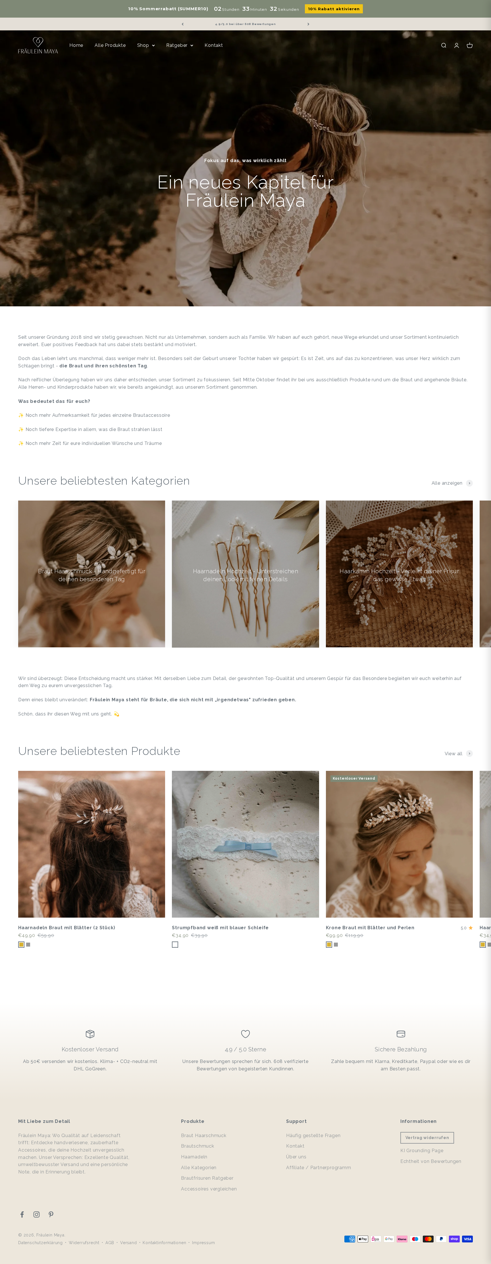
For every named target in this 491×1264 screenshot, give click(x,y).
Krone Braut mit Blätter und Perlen (370, 927)
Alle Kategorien (199, 1167)
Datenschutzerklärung (40, 1242)
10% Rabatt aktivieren (334, 9)
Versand (128, 1242)
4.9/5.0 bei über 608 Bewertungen (245, 24)
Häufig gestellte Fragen (313, 1135)
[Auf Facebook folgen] (22, 1214)
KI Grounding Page (422, 1150)
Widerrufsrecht (84, 1242)
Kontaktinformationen (164, 1242)
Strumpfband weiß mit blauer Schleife (220, 927)
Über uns (296, 1157)
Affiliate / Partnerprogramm (318, 1167)
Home (76, 45)
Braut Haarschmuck (203, 1135)
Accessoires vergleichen (209, 1189)
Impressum (203, 1242)
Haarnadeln (194, 1157)
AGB (109, 1242)
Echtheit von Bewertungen (430, 1161)
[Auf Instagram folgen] (36, 1214)
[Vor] (308, 24)
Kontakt (214, 45)
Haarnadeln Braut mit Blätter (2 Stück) (66, 927)
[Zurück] (183, 24)
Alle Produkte (110, 45)
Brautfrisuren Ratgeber (207, 1178)
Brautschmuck (197, 1146)
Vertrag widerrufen (427, 1137)
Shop (143, 45)
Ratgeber (177, 45)
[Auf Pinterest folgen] (51, 1214)
